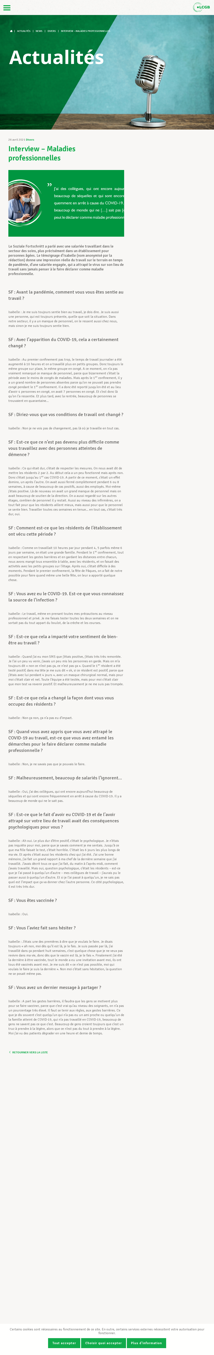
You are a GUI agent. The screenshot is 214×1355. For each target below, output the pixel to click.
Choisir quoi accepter (103, 1343)
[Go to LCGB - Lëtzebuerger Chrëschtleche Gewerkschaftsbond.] (11, 31)
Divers (30, 139)
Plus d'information (146, 1343)
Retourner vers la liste (30, 1052)
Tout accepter (64, 1343)
